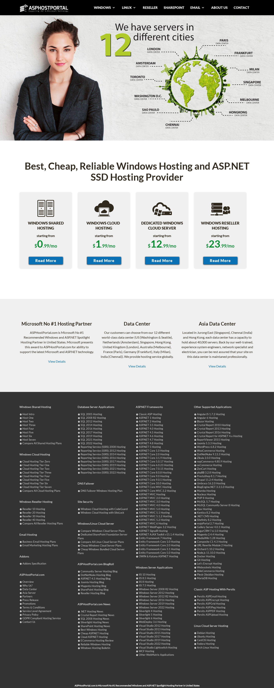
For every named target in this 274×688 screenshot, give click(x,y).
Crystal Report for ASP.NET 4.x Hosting (219, 436)
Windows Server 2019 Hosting (156, 603)
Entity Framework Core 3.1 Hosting (159, 549)
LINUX (127, 7)
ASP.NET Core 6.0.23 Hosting (156, 465)
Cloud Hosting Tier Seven (37, 487)
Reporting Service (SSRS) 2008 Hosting (103, 446)
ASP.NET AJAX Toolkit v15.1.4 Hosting (161, 534)
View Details (57, 361)
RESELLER (150, 7)
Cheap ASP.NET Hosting (95, 633)
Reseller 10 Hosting (33, 509)
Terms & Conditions (33, 607)
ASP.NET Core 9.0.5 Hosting (155, 479)
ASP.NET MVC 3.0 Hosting (154, 501)
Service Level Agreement (36, 611)
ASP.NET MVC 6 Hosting (153, 523)
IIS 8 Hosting (146, 581)
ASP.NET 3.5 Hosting (151, 425)
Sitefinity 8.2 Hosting (209, 519)
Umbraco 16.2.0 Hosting (211, 483)
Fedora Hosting (206, 643)
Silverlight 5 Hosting (150, 614)
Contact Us (28, 621)
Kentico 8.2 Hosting (208, 512)
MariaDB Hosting (207, 578)
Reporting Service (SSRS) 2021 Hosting (103, 468)
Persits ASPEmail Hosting (211, 596)
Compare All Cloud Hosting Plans (41, 490)
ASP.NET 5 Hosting (150, 446)
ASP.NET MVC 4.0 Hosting (154, 505)
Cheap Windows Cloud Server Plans (101, 545)
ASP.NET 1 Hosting (150, 417)
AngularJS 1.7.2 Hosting (211, 414)
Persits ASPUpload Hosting (212, 614)
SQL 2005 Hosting (91, 414)
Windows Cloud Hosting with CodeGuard (104, 509)
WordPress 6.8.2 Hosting (211, 446)
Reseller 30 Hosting (33, 516)
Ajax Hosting (204, 509)
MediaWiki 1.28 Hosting (211, 538)
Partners (27, 596)
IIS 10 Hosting (147, 574)
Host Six (27, 436)
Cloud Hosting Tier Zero (36, 461)
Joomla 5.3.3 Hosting (209, 443)
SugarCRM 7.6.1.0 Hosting (212, 530)
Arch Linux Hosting (208, 647)
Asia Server (29, 592)
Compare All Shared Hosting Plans (42, 443)
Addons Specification (34, 563)
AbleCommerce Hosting (210, 571)
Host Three (29, 425)
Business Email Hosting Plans (39, 541)
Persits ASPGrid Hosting (211, 603)
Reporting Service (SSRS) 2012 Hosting (103, 450)
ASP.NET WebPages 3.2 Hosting (157, 527)
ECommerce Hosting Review (97, 640)
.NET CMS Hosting (208, 516)
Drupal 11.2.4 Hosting (210, 479)
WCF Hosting (146, 651)
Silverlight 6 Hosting (150, 618)
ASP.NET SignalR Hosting (153, 530)
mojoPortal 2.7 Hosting (210, 523)
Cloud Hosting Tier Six (35, 483)
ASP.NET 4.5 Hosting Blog (96, 578)
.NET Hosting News (92, 611)
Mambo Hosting (206, 490)
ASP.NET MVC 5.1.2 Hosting (155, 516)
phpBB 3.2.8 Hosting (209, 472)
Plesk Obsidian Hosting (210, 574)
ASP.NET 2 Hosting (150, 421)
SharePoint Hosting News (95, 626)
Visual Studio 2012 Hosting (154, 625)
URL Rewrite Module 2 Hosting (214, 545)
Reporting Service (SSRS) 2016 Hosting (103, 457)
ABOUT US (219, 7)
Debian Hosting (206, 632)
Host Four (28, 428)
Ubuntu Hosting (206, 636)
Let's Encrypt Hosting (209, 563)
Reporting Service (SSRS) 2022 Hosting (103, 472)
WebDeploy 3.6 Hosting (152, 621)
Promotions (29, 603)
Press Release (30, 600)
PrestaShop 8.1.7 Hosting (211, 476)
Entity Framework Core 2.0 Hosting (159, 545)
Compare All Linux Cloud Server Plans (102, 541)
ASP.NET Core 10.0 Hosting (155, 483)
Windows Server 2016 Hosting (156, 600)
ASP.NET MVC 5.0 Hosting (154, 509)
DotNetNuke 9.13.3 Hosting (213, 454)
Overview (28, 581)
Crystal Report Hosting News (97, 615)
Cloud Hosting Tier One (35, 465)
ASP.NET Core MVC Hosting (155, 487)
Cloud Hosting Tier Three (36, 472)
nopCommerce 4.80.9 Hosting (214, 461)
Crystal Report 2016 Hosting (213, 432)
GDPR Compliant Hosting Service (41, 618)
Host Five (27, 432)
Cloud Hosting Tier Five (35, 479)
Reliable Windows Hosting (96, 644)
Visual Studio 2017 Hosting (154, 636)
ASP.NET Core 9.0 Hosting (154, 476)
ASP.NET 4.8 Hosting (151, 443)
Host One (27, 417)
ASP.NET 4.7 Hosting (151, 439)
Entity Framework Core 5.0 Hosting (159, 552)
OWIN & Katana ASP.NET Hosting (158, 556)
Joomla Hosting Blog (92, 582)
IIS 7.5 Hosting (147, 585)
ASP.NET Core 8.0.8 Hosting (155, 472)
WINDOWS (103, 7)
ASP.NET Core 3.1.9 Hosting (155, 457)
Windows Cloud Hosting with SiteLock (102, 512)
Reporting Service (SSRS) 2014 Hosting (103, 454)
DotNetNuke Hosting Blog (96, 575)
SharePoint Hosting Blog (95, 589)
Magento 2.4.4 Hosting (210, 534)
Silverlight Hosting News (95, 622)
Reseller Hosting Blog (93, 593)
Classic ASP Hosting (150, 414)
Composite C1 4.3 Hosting (212, 541)
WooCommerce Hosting (211, 450)
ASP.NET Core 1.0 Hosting (154, 450)
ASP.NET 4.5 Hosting (151, 432)
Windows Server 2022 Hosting (156, 607)
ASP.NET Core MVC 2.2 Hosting (157, 490)
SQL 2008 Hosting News (95, 618)
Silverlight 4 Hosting (150, 611)
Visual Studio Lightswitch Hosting (158, 647)
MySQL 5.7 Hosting (208, 501)
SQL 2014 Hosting (91, 425)
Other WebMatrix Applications (156, 654)
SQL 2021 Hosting (91, 439)
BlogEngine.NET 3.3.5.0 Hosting (215, 487)
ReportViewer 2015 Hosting (213, 439)
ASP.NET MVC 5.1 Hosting (154, 512)
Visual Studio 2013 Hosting (154, 629)
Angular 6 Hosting (207, 417)
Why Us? (27, 585)
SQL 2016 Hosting (91, 428)
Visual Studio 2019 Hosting (154, 640)
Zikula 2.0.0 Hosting (208, 457)
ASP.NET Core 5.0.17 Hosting (156, 461)
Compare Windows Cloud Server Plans (103, 530)
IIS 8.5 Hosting (147, 578)
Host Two (27, 421)
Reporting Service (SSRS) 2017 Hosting (103, 461)
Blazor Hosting (205, 421)
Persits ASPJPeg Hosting (211, 607)
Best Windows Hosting (94, 629)
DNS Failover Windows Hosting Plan (101, 490)
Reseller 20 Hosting (33, 512)
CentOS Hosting (206, 640)
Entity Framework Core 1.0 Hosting (159, 541)
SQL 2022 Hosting (91, 443)
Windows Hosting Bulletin (95, 648)
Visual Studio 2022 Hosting (154, 643)
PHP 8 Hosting (205, 498)
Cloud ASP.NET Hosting (94, 636)
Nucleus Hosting (206, 494)
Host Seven (29, 439)
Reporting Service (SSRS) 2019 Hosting (103, 465)
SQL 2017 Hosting (91, 432)
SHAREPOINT (174, 7)
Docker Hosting (206, 556)
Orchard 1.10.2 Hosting (210, 549)
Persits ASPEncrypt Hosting (213, 600)
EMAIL (195, 7)
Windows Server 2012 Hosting (156, 592)
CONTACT (241, 7)
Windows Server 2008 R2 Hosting (158, 589)
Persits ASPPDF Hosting (211, 611)
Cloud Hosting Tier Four (36, 476)
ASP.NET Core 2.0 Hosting (154, 454)
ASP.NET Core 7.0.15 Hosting (156, 468)
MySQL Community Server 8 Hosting (218, 505)
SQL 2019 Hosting (91, 436)
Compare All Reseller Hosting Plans (42, 523)
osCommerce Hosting (209, 465)
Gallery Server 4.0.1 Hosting (213, 527)
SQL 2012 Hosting (91, 421)
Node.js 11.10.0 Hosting (211, 552)
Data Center (29, 589)
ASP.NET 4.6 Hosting (151, 436)
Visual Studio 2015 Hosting (154, 632)
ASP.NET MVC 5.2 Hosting (154, 519)
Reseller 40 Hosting (33, 519)
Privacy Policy (30, 614)
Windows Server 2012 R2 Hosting (158, 596)
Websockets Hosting (209, 567)
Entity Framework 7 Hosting (155, 538)
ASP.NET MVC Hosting (152, 494)
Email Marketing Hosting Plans (40, 545)
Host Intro (28, 414)
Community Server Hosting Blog (99, 571)
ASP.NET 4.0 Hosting (151, 428)
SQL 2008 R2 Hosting (93, 417)
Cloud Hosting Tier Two (35, 468)
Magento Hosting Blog (93, 586)
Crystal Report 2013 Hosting (213, 428)
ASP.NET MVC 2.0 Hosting (154, 498)
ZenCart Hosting (206, 468)
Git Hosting (203, 560)
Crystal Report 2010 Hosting (213, 425)
